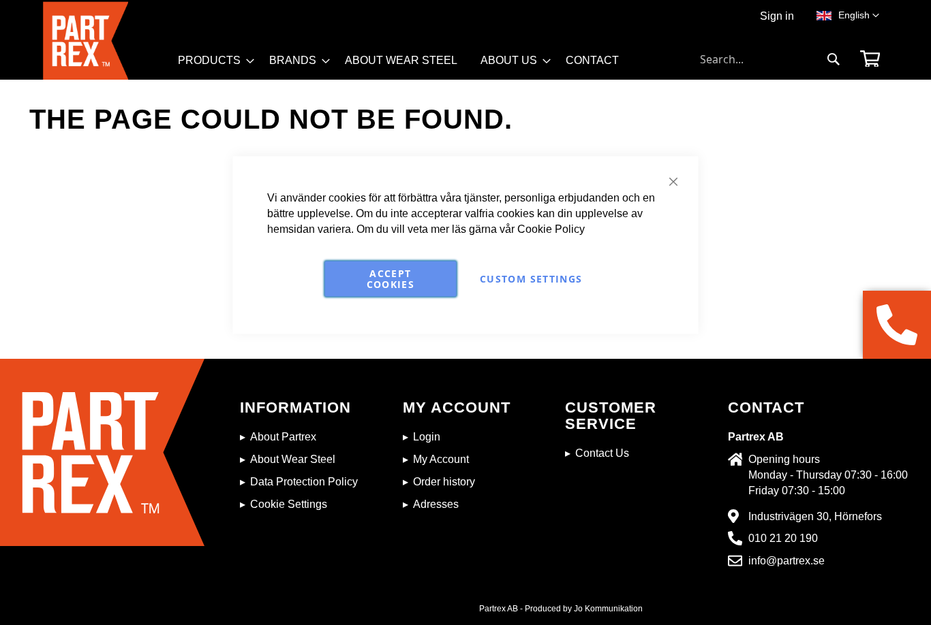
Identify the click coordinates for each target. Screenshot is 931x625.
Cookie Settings (288, 504)
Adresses (436, 504)
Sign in (777, 16)
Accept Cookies (390, 278)
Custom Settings (531, 278)
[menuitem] (212, 60)
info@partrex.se (786, 560)
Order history (444, 481)
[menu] (404, 65)
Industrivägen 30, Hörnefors (815, 516)
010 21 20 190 (783, 538)
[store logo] (106, 40)
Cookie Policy (551, 228)
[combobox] (770, 59)
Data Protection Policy (304, 481)
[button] (858, 15)
